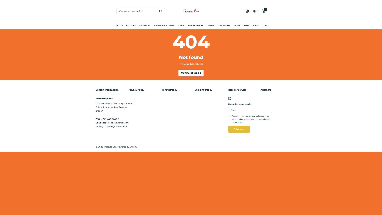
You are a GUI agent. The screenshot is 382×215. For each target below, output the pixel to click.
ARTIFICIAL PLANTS (164, 25)
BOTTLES (131, 25)
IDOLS (181, 25)
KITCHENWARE (195, 25)
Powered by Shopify (127, 147)
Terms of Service (237, 89)
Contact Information (107, 89)
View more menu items (265, 25)
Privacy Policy (136, 89)
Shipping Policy (203, 89)
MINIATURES (224, 25)
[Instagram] (229, 98)
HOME (119, 25)
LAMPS (210, 25)
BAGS (256, 25)
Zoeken (161, 11)
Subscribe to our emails (239, 104)
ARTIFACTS (145, 25)
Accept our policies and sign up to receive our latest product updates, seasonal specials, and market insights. (251, 119)
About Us (266, 89)
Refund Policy (169, 89)
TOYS (246, 25)
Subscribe (239, 129)
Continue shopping (191, 73)
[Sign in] (256, 11)
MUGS (237, 25)
